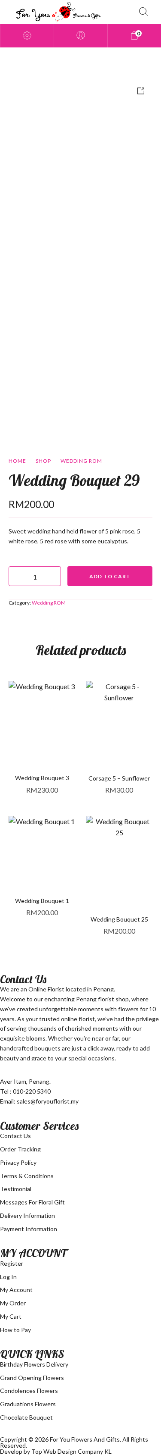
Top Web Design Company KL (71, 1451)
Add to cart (110, 576)
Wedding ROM (81, 461)
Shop (43, 461)
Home (17, 461)
